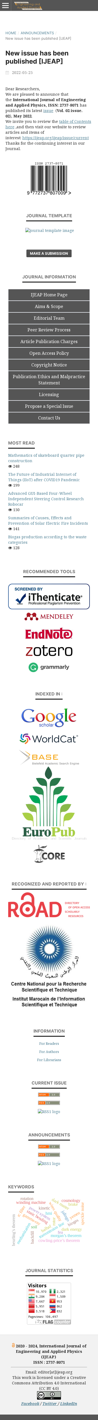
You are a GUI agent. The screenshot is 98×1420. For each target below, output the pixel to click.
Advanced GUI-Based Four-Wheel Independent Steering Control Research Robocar (46, 499)
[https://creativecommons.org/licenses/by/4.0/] (49, 1398)
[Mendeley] (49, 619)
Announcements (37, 33)
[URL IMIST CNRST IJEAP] (49, 1008)
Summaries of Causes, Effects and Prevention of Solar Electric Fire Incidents (48, 520)
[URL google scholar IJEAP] (49, 726)
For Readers (49, 1043)
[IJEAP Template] (49, 230)
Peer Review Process (49, 330)
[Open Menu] (5, 5)
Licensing (49, 394)
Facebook (30, 1403)
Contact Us (49, 418)
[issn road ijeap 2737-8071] (49, 915)
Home (10, 33)
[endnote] (49, 638)
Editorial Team (49, 318)
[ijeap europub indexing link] (49, 841)
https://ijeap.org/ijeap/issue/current (55, 137)
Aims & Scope (49, 306)
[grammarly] (49, 671)
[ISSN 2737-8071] (49, 193)
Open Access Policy (49, 353)
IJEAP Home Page (49, 295)
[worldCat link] (49, 746)
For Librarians (49, 1059)
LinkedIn (68, 1403)
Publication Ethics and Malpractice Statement (49, 380)
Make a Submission (49, 253)
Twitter (50, 1403)
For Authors (49, 1051)
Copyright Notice (49, 365)
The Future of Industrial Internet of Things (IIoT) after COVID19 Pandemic (44, 477)
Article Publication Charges (49, 341)
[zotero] (49, 654)
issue (48, 110)
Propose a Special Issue (49, 406)
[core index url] (49, 862)
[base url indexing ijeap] (49, 763)
